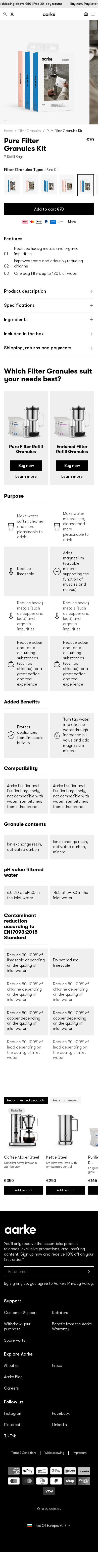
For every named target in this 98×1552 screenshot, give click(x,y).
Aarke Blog (13, 1377)
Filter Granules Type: (31, 169)
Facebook (61, 1413)
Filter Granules (29, 131)
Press (57, 1365)
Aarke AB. (55, 1509)
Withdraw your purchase (17, 1327)
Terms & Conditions (23, 1453)
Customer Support (20, 1312)
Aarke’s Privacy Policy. (74, 1283)
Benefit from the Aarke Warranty (72, 1327)
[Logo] (49, 14)
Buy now (26, 465)
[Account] (12, 14)
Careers (11, 1388)
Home (8, 131)
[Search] (5, 14)
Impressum (80, 1453)
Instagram (13, 1413)
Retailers (60, 1312)
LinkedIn (59, 1425)
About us (11, 1365)
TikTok (10, 1436)
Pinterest (12, 1425)
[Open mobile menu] (93, 14)
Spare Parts (14, 1340)
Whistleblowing (54, 1453)
